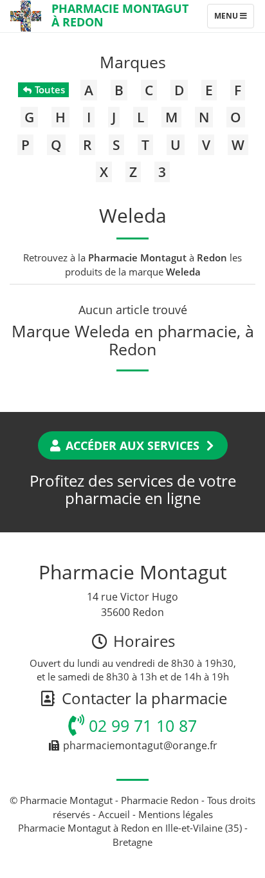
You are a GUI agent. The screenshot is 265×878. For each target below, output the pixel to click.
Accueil (114, 814)
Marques (133, 62)
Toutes (48, 89)
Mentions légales (175, 814)
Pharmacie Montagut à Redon (119, 15)
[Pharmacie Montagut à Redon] (26, 16)
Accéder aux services (132, 445)
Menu (234, 19)
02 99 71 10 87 (140, 725)
